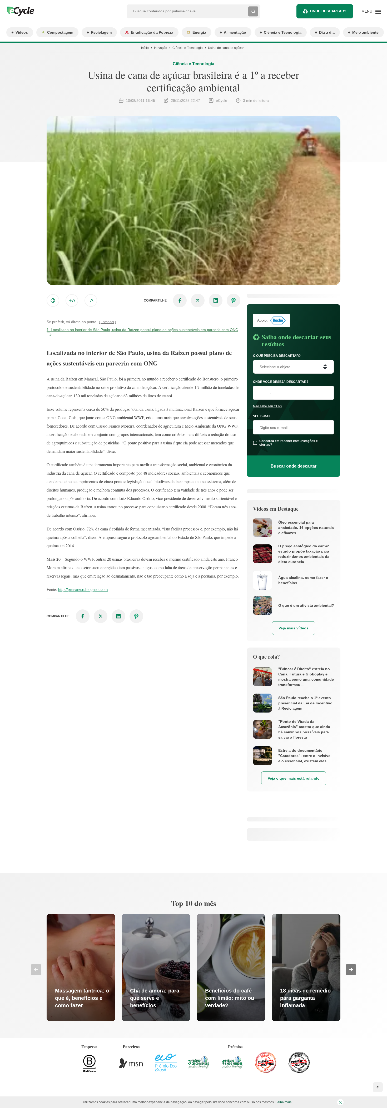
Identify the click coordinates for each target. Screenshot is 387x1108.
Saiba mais (283, 1102)
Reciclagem (101, 32)
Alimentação (235, 32)
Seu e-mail (262, 416)
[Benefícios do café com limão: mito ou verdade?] (231, 967)
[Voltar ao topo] (378, 1087)
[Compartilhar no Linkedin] (215, 300)
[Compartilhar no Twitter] (198, 300)
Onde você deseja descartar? (280, 382)
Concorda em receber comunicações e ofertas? (288, 443)
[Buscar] (253, 11)
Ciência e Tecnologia (282, 32)
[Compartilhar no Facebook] (180, 300)
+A (72, 300)
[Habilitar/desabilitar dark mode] (53, 300)
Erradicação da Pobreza (152, 32)
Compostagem (60, 32)
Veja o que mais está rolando (294, 778)
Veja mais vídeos (294, 628)
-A (90, 300)
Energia (199, 32)
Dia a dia (327, 32)
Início (145, 47)
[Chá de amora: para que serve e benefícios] (156, 967)
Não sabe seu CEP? (267, 406)
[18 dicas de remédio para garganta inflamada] (306, 967)
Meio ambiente (365, 32)
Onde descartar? (328, 11)
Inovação (160, 47)
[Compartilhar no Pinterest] (233, 300)
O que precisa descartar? (277, 356)
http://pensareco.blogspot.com (83, 589)
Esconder (107, 322)
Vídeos (22, 32)
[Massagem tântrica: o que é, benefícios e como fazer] (81, 967)
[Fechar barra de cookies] (340, 1102)
